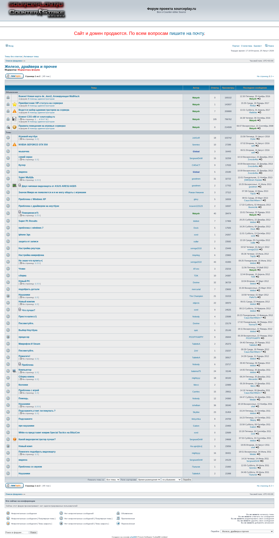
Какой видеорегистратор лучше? (37, 439)
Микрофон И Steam (29, 344)
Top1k (253, 193)
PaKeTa (253, 297)
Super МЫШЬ (26, 177)
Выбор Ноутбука (28, 330)
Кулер (22, 165)
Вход (10, 46)
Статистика (246, 46)
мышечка (24, 151)
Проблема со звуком (30, 466)
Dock (196, 228)
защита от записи (28, 241)
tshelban (196, 405)
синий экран (25, 157)
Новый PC (24, 281)
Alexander (253, 379)
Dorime (196, 282)
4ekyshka (196, 419)
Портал (235, 46)
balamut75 (196, 371)
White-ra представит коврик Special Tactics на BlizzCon (49, 432)
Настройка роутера (29, 248)
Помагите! (24, 356)
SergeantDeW (196, 158)
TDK (196, 275)
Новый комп (25, 446)
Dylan (253, 139)
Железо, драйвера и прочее (31, 66)
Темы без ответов (13, 56)
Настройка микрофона (31, 255)
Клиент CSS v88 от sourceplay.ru (37, 116)
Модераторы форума (29, 70)
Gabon (196, 426)
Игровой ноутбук (28, 136)
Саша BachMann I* (253, 200)
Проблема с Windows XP (32, 199)
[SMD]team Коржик (253, 180)
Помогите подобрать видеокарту (37, 451)
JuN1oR (196, 138)
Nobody (196, 316)
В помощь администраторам (41, 99)
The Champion (196, 296)
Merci (196, 385)
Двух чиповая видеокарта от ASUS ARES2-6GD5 (49, 186)
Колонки (23, 385)
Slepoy (253, 420)
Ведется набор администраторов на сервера (44, 110)
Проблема (27, 365)
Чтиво (22, 268)
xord (196, 235)
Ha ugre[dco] (196, 446)
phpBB (133, 537)
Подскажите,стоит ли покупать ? (37, 410)
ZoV (196, 351)
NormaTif (253, 324)
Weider (253, 399)
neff (253, 146)
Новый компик (27, 301)
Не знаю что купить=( (31, 260)
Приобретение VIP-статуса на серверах (41, 103)
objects (196, 303)
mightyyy (196, 378)
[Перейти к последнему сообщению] (259, 99)
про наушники (26, 425)
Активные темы (31, 56)
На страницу (263, 76)
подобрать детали (29, 289)
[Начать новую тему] (14, 78)
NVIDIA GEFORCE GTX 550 (33, 144)
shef (253, 406)
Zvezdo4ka (253, 159)
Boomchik (253, 207)
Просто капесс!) (28, 316)
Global (196, 151)
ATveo (196, 269)
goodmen (196, 179)
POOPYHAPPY (196, 337)
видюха (23, 172)
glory (196, 199)
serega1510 (196, 248)
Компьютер (25, 370)
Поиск (270, 46)
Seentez (196, 145)
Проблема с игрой (29, 390)
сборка (22, 275)
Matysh (196, 97)
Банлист (258, 46)
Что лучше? (28, 310)
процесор (24, 337)
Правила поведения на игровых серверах (42, 126)
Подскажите (25, 419)
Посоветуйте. (26, 323)
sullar (196, 241)
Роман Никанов (196, 192)
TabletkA (196, 344)
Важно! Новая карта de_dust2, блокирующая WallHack (49, 96)
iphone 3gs (24, 234)
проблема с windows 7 (31, 228)
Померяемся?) (30, 213)
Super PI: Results (28, 221)
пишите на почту (186, 33)
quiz (196, 330)
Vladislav (253, 112)
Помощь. (23, 398)
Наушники (24, 294)
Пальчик (196, 467)
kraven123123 (196, 206)
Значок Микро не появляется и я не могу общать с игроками (52, 192)
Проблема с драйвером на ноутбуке (39, 206)
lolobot (196, 221)
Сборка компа (26, 376)
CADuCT (196, 165)
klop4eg (196, 255)
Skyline (196, 412)
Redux (253, 105)
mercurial (196, 289)
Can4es (196, 392)
